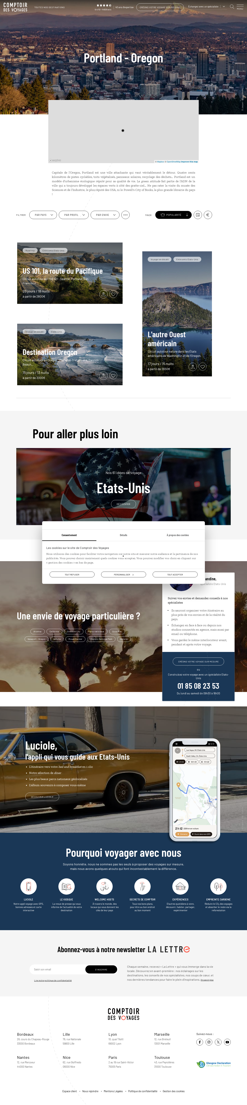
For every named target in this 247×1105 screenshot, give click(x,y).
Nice (67, 1057)
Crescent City (73, 631)
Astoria (57, 639)
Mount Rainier (75, 639)
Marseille (162, 1034)
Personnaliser (122, 574)
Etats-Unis (123, 482)
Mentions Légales (113, 1091)
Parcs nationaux (96, 631)
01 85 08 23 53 (199, 685)
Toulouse (162, 1057)
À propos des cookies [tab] (178, 535)
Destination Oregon (50, 352)
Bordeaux (25, 1034)
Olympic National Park (101, 639)
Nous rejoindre (90, 1091)
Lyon (112, 1034)
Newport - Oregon (36, 639)
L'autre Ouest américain (167, 338)
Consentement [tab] (69, 535)
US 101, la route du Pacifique (63, 270)
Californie (54, 631)
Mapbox (160, 161)
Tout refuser (72, 574)
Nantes (23, 1057)
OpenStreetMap (174, 161)
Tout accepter (175, 574)
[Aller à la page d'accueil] (16, 7)
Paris (112, 1057)
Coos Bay (117, 631)
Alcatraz (37, 631)
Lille (66, 1034)
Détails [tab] (123, 535)
